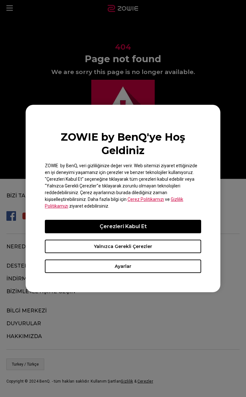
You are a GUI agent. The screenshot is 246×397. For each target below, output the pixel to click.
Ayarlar (123, 266)
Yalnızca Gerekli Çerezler (123, 246)
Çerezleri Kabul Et (123, 226)
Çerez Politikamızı (145, 199)
